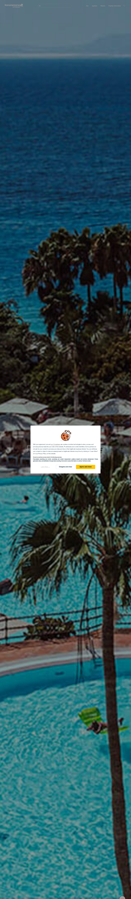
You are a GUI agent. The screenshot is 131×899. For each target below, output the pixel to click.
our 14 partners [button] (55, 444)
